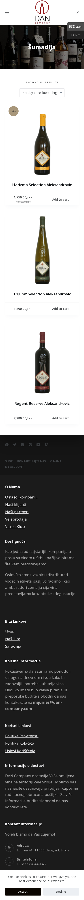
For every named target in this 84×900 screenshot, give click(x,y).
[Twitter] (14, 444)
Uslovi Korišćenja (20, 750)
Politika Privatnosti (22, 735)
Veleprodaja (16, 519)
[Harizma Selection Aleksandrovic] (42, 139)
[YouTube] (38, 444)
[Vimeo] (46, 444)
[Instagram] (22, 444)
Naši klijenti (15, 504)
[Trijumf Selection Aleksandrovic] (42, 249)
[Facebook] (7, 444)
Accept (23, 892)
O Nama (55, 461)
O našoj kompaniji (21, 497)
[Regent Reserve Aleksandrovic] (42, 358)
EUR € (73, 35)
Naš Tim (12, 638)
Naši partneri (17, 511)
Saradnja (13, 646)
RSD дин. (74, 26)
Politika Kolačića (19, 743)
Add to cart (60, 199)
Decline (61, 892)
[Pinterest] (30, 444)
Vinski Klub (15, 526)
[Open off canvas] (7, 12)
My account (14, 467)
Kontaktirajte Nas (31, 461)
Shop (9, 461)
